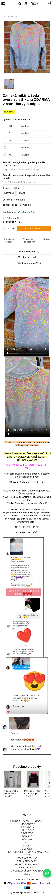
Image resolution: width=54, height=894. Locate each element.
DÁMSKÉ (27, 836)
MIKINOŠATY (27, 827)
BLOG (27, 874)
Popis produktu (27, 251)
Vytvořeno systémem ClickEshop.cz (27, 892)
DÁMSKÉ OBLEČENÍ (12, 16)
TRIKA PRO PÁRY (27, 861)
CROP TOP (27, 833)
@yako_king (32, 445)
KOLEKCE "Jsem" (27, 858)
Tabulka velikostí (27, 257)
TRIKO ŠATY (27, 830)
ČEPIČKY (27, 849)
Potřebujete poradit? (27, 263)
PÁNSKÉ (27, 839)
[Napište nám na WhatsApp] (47, 873)
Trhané (21, 193)
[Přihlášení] (26, 4)
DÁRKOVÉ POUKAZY (27, 864)
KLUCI (27, 842)
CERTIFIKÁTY (27, 867)
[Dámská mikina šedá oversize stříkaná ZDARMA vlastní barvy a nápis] (27, 47)
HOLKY (27, 846)
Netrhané (9, 193)
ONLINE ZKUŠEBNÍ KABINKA (27, 871)
